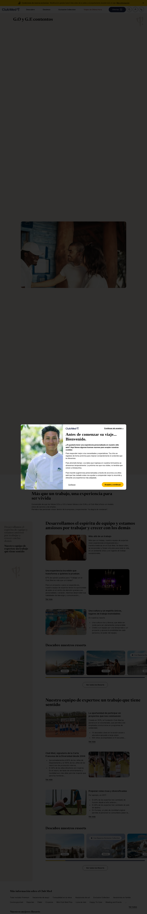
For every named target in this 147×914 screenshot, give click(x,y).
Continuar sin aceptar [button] (114, 428)
